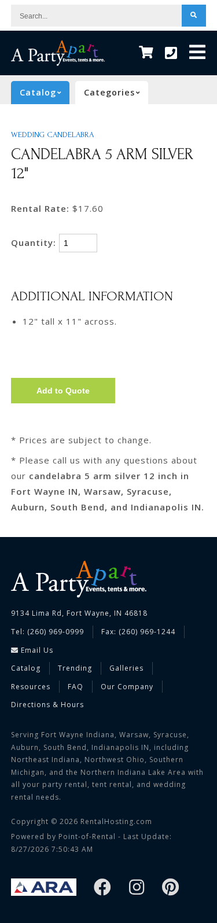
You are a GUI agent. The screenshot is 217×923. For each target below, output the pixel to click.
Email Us (36, 650)
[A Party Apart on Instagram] (137, 888)
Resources (30, 687)
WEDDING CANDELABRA (52, 134)
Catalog (26, 668)
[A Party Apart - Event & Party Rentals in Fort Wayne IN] (58, 53)
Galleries (126, 668)
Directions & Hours (47, 704)
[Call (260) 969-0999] (171, 53)
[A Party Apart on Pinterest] (170, 888)
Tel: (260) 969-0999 (47, 632)
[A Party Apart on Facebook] (103, 888)
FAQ (75, 687)
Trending (75, 668)
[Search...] (194, 16)
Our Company (127, 687)
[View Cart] (146, 53)
